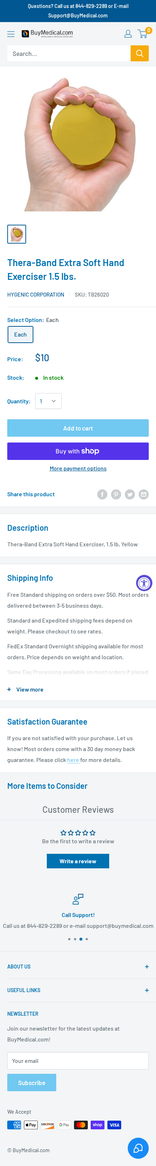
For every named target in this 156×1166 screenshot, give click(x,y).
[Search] (140, 53)
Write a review (78, 860)
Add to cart (78, 428)
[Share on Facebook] (102, 494)
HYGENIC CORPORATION (35, 294)
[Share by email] (144, 494)
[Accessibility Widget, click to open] (144, 583)
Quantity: (19, 401)
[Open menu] (11, 34)
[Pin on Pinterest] (116, 494)
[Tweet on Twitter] (130, 494)
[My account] (128, 34)
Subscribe (31, 1082)
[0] (142, 33)
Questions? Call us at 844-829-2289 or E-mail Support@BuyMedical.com (78, 11)
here (73, 759)
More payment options (78, 468)
